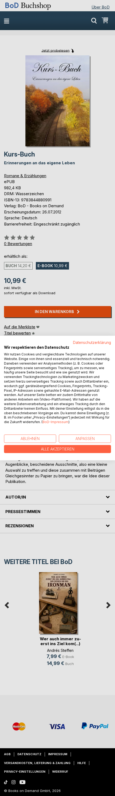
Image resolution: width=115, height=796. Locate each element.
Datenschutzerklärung (92, 342)
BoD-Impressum (55, 422)
